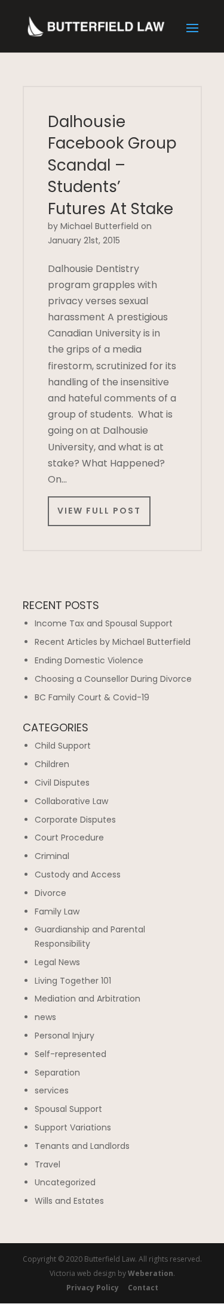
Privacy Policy (92, 1288)
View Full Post (99, 511)
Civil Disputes (62, 783)
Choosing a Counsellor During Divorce (113, 679)
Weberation (150, 1273)
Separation (57, 1073)
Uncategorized (65, 1182)
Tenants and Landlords (82, 1146)
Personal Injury (64, 1036)
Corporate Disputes (75, 820)
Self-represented (70, 1054)
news (45, 1017)
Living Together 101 (73, 981)
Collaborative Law (71, 801)
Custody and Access (78, 874)
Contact (143, 1288)
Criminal (52, 856)
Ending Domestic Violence (89, 660)
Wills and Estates (69, 1201)
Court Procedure (69, 837)
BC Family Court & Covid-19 (92, 697)
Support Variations (73, 1127)
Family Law (57, 911)
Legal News (57, 962)
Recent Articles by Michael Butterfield (113, 642)
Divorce (50, 893)
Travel (47, 1164)
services (52, 1090)
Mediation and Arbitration (87, 999)
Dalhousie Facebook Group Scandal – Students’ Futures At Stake (112, 165)
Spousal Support (68, 1109)
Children (52, 764)
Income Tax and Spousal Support (104, 623)
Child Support (63, 746)
